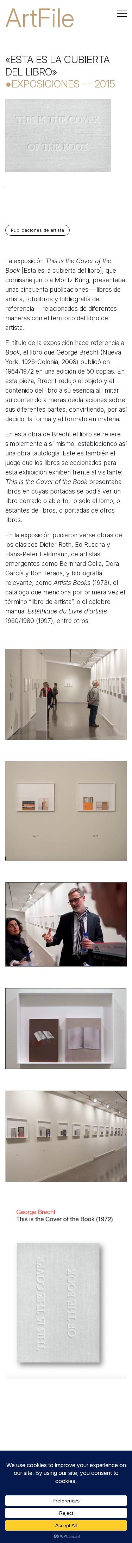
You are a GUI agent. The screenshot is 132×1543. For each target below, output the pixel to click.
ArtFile (39, 17)
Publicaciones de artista (37, 230)
